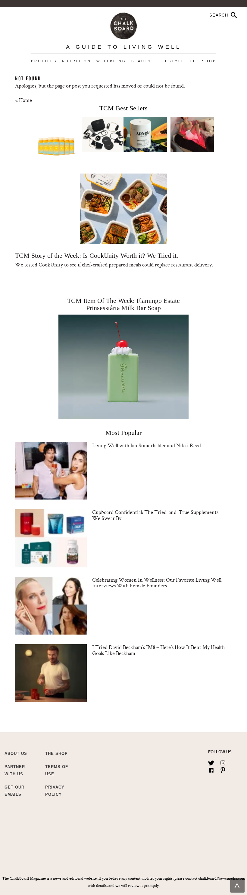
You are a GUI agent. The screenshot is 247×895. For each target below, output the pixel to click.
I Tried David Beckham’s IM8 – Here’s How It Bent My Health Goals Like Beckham (158, 650)
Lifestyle (171, 61)
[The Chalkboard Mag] (123, 24)
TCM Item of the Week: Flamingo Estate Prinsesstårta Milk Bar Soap (123, 304)
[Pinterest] (223, 769)
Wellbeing (111, 61)
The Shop (203, 61)
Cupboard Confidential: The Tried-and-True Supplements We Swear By (155, 515)
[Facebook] (211, 769)
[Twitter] (211, 762)
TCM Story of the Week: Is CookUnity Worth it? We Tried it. (96, 255)
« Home (23, 100)
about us (16, 753)
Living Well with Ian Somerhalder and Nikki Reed (146, 445)
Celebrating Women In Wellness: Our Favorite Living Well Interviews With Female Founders (156, 582)
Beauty (141, 61)
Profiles (44, 61)
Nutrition (76, 61)
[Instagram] (223, 762)
